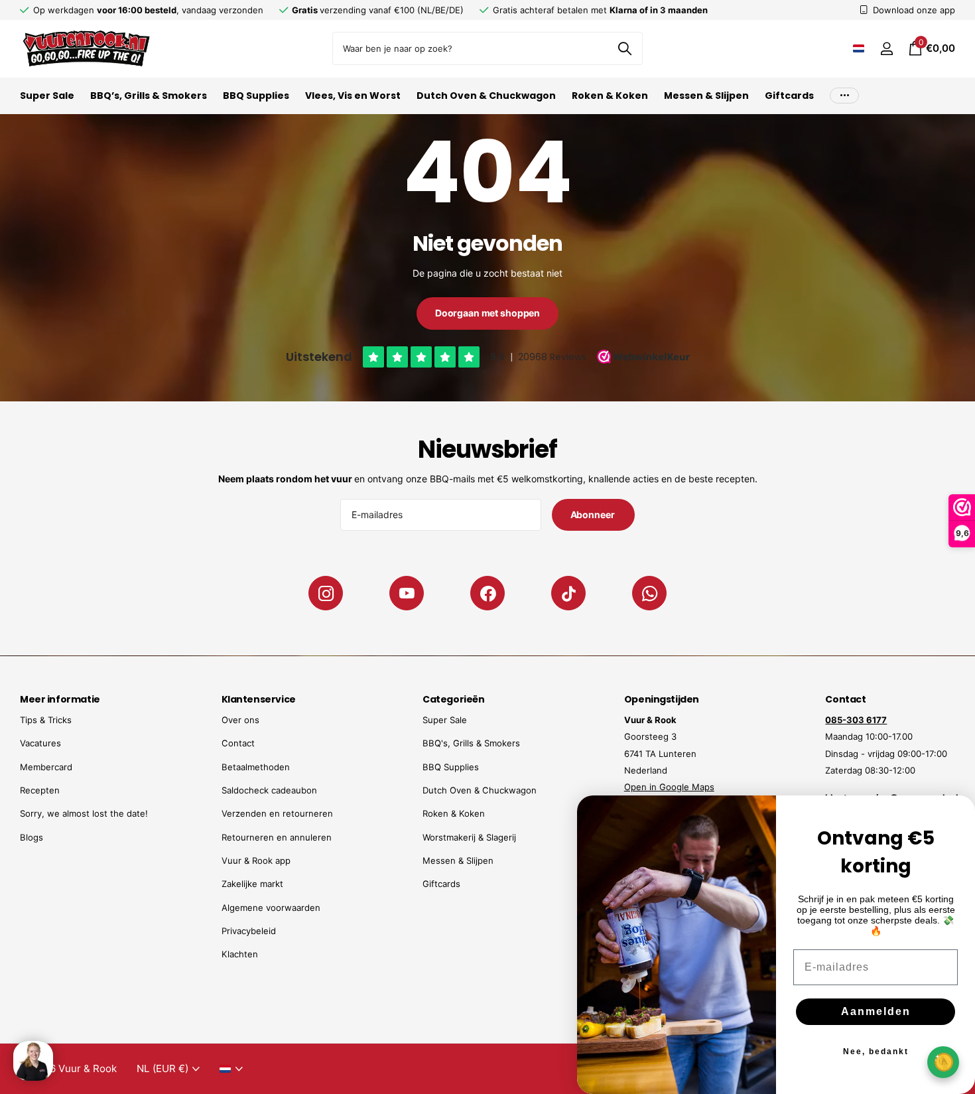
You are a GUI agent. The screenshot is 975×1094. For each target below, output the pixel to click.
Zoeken (624, 48)
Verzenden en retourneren (277, 813)
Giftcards (789, 95)
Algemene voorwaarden (271, 907)
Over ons (240, 720)
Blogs (31, 837)
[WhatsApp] (649, 593)
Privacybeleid (249, 930)
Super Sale (47, 95)
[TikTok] (568, 593)
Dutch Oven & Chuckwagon (486, 95)
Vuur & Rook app (256, 860)
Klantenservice (259, 699)
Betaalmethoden (256, 767)
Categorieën (453, 699)
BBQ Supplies (256, 95)
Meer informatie (60, 699)
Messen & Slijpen (706, 95)
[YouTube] (406, 593)
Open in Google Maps (669, 787)
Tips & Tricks (46, 720)
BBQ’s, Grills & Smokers (148, 95)
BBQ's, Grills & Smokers (471, 743)
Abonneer (593, 514)
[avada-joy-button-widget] (943, 1062)
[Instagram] (325, 593)
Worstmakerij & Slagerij (469, 837)
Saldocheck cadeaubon (269, 790)
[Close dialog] (956, 814)
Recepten (40, 790)
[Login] (886, 49)
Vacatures (40, 743)
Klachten (240, 954)
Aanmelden (876, 1011)
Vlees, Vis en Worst (353, 95)
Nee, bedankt (876, 1051)
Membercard (46, 767)
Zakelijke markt (252, 883)
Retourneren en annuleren (277, 837)
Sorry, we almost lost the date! (84, 813)
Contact (238, 743)
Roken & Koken (610, 95)
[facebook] (487, 593)
